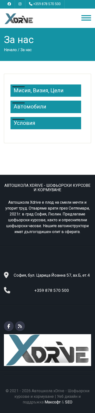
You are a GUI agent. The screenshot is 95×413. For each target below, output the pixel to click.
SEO (68, 402)
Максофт (53, 402)
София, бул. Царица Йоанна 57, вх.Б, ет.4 (52, 275)
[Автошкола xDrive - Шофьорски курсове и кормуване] (19, 18)
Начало (10, 49)
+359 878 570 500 (47, 4)
